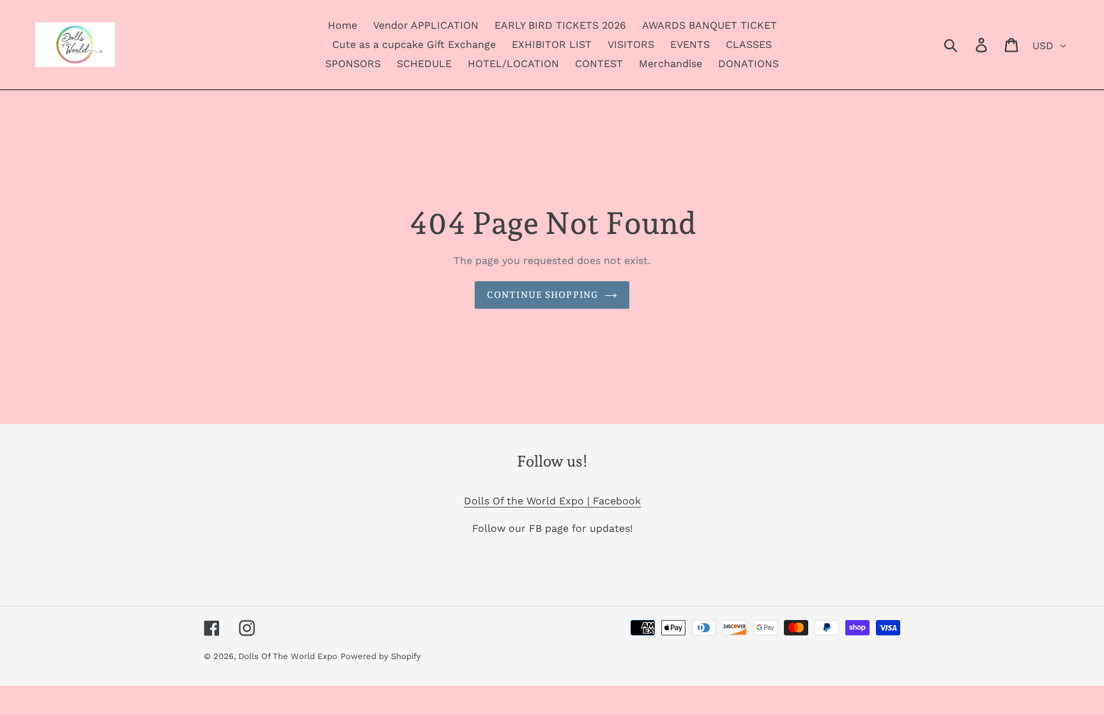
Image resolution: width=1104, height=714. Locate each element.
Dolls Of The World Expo (287, 656)
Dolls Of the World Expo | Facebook (552, 501)
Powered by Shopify (381, 656)
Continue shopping (542, 295)
